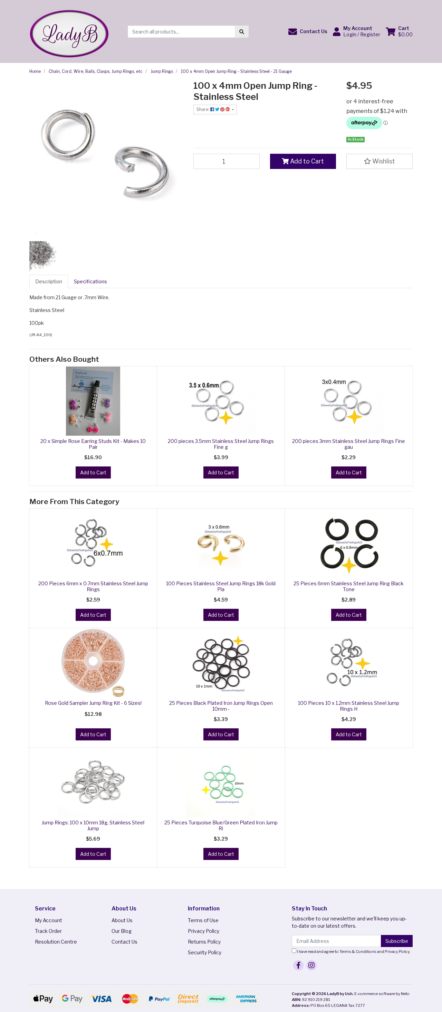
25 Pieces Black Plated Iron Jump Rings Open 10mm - (221, 706)
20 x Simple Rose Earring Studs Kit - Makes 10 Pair (93, 444)
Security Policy (204, 952)
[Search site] (242, 32)
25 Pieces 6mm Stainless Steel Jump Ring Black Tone (349, 586)
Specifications (90, 281)
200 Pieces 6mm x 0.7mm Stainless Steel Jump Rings (93, 586)
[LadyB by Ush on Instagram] (311, 965)
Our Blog (122, 931)
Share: (203, 109)
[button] (307, 31)
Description (48, 281)
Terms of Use (203, 920)
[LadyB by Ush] (68, 31)
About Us (122, 920)
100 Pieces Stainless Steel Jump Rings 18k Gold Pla (221, 586)
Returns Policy (204, 942)
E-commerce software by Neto (382, 993)
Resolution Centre (56, 942)
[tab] (48, 281)
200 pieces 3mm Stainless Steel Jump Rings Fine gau (348, 444)
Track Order (48, 931)
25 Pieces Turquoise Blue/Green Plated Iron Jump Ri (221, 825)
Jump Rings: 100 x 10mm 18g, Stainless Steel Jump (93, 825)
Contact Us (124, 942)
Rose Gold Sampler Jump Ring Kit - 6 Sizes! (93, 703)
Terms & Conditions (357, 951)
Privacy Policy (203, 931)
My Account (48, 920)
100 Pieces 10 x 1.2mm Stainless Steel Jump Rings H (348, 706)
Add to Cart (306, 161)
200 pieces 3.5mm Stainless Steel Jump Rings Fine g (221, 444)
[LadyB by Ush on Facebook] (298, 965)
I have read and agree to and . (353, 951)
